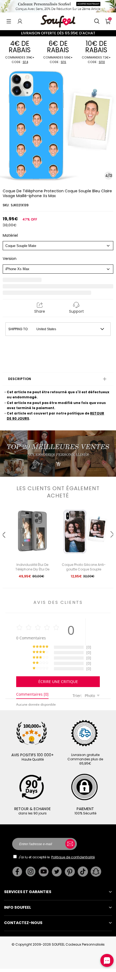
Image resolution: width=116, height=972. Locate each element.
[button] (8, 21)
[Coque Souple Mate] (58, 245)
